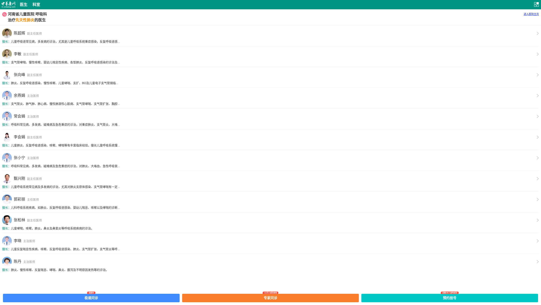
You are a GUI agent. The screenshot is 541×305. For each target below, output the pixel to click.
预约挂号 (449, 297)
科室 (36, 5)
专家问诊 (270, 297)
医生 (23, 5)
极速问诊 (91, 297)
